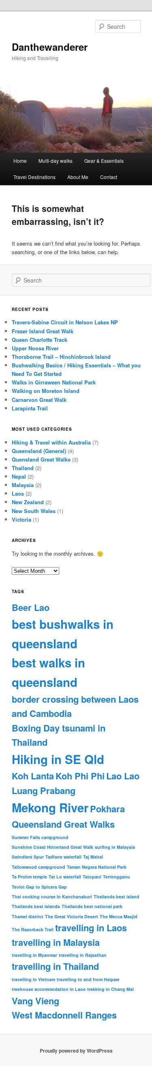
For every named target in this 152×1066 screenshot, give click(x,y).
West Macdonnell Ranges (64, 1014)
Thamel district (27, 916)
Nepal (19, 476)
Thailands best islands (36, 906)
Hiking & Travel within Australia (51, 442)
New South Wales (34, 511)
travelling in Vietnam (33, 979)
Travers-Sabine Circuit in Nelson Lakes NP (65, 322)
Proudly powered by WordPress (76, 1050)
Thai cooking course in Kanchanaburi (52, 896)
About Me (77, 176)
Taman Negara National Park (96, 867)
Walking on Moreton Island (45, 391)
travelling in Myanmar (34, 955)
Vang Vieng (35, 1000)
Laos (18, 493)
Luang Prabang (43, 790)
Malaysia (23, 485)
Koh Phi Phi (80, 775)
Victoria (21, 519)
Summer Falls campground (40, 837)
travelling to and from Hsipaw (88, 979)
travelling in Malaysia (56, 942)
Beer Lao (30, 607)
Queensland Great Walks (63, 824)
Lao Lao (122, 775)
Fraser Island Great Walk (42, 331)
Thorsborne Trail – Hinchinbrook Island (61, 356)
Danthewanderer (50, 47)
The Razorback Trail (33, 929)
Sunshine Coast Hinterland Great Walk (52, 847)
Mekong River (50, 807)
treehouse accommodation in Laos (49, 989)
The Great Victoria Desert (71, 916)
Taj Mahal (93, 857)
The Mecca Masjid (118, 916)
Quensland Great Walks (41, 459)
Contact (108, 176)
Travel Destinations (34, 176)
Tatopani (92, 877)
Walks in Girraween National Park (54, 382)
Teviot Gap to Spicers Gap (39, 887)
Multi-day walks (56, 160)
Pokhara (107, 808)
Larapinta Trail (30, 408)
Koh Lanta (33, 775)
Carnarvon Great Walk (39, 400)
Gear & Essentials (104, 160)
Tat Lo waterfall (65, 877)
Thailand (23, 468)
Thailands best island (116, 896)
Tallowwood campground (38, 867)
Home (20, 160)
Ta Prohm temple (29, 877)
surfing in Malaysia (115, 847)
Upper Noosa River (35, 348)
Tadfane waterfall (63, 857)
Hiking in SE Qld (58, 759)
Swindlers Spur (28, 857)
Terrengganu (116, 877)
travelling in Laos (91, 927)
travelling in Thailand (55, 966)
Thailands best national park (92, 906)
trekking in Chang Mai (110, 989)
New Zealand (28, 502)
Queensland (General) (39, 451)
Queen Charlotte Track (39, 339)
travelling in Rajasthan (83, 955)
